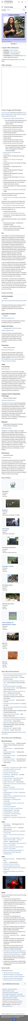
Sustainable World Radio (9, 752)
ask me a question (7, 41)
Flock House (5, 528)
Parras (10, 175)
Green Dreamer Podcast (9, 743)
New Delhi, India (12, 116)
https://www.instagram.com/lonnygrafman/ (13, 974)
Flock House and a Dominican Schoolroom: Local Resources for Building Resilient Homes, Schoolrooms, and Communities (15, 675)
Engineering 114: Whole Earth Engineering (13, 118)
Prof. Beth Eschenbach (16, 328)
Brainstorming (7, 774)
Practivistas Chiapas (8, 566)
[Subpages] (25, 7)
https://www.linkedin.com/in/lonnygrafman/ (13, 978)
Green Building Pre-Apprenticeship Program (14, 205)
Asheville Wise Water (8, 603)
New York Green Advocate (10, 771)
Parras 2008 (5, 996)
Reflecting (15, 774)
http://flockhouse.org (6, 457)
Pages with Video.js (16, 1004)
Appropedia (5, 491)
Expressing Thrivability (9, 776)
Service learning (6, 990)
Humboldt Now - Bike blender (10, 815)
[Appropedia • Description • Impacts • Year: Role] (13, 485)
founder (11, 39)
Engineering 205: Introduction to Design (13, 129)
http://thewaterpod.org (7, 428)
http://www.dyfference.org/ (7, 330)
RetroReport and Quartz (9, 858)
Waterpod (4, 510)
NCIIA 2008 (6, 730)
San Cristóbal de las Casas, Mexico (10, 359)
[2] (4, 684)
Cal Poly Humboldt (13, 50)
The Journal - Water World (10, 806)
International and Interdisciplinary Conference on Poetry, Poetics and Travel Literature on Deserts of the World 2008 (15, 719)
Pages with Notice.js (7, 1006)
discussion (20, 59)
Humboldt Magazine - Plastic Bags (11, 810)
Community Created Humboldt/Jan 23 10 (13, 703)
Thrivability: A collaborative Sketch (11, 935)
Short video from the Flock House (11, 864)
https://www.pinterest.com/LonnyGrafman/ (13, 980)
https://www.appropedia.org (8, 318)
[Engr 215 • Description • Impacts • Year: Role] (13, 637)
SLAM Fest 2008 (7, 728)
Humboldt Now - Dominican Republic (12, 813)
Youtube (5, 862)
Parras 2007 (20, 994)
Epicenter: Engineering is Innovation (12, 866)
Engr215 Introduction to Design (10, 997)
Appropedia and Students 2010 (11, 694)
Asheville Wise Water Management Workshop (14, 213)
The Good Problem (8, 748)
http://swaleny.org (6, 369)
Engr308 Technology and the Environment (12, 1001)
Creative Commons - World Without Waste (13, 778)
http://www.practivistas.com (8, 349)
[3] (6, 684)
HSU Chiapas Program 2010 (9, 994)
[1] (12, 679)
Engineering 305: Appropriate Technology (13, 143)
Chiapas (11, 171)
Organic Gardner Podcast (9, 760)
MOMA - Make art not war (9, 781)
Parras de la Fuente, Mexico (18, 357)
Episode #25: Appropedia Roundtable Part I (14, 850)
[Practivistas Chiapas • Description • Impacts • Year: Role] (13, 560)
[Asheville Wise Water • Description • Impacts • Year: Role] (13, 597)
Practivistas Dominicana (9, 547)
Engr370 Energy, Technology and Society (12, 1002)
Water (12, 990)
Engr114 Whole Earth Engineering (10, 999)
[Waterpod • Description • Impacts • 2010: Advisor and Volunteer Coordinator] (13, 503)
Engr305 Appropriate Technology (17, 996)
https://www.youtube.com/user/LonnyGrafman (14, 976)
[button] (2, 2)
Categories (4, 989)
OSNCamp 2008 (7, 722)
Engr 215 (4, 643)
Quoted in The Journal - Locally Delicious (13, 808)
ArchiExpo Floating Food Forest (11, 772)
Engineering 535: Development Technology (14, 189)
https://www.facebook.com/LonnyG (11, 972)
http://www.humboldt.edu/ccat (8, 400)
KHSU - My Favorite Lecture (10, 827)
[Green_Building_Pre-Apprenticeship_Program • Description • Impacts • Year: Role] (13, 616)
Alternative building (12, 989)
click (25, 55)
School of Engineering (15, 52)
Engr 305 (4, 662)
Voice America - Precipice (9, 755)
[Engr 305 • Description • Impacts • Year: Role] (13, 655)
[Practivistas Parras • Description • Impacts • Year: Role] (13, 578)
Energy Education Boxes (9, 700)
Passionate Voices (8, 780)
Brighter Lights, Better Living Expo (11, 714)
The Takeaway (7, 824)
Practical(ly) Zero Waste (9, 759)
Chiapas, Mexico (9, 114)
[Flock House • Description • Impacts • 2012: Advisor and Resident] (12, 522)
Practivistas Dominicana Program (10, 992)
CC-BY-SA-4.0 (13, 1013)
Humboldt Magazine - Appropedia (11, 812)
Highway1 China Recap (9, 787)
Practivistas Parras (7, 585)
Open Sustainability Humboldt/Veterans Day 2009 (15, 707)
